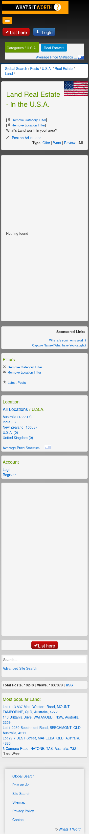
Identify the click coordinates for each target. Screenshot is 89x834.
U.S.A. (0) (10, 432)
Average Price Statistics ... (57, 57)
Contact (18, 819)
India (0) (9, 421)
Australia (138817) (17, 416)
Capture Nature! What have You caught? (59, 345)
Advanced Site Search (20, 668)
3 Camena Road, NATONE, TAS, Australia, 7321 (40, 748)
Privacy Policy (23, 810)
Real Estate (53, 47)
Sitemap (18, 802)
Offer (46, 142)
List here (18, 32)
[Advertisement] (43, 191)
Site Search (21, 793)
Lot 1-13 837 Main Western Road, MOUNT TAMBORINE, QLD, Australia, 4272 (36, 709)
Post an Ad (20, 784)
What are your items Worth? (67, 340)
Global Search (23, 776)
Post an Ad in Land (26, 137)
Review (69, 142)
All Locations (15, 409)
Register (9, 474)
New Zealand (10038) (20, 427)
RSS (69, 684)
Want (57, 142)
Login (47, 32)
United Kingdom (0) (18, 437)
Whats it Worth (70, 829)
